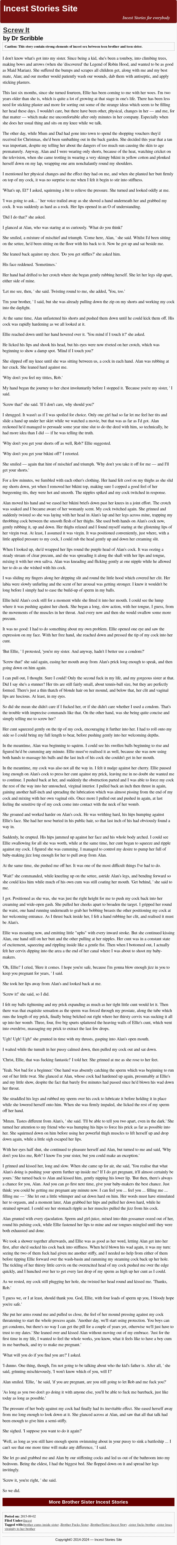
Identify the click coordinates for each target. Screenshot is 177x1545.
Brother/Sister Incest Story (109, 1524)
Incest (28, 1520)
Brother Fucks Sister (75, 1524)
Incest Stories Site (40, 8)
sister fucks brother (142, 1524)
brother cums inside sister (41, 1524)
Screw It (16, 30)
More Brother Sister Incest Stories (88, 1502)
